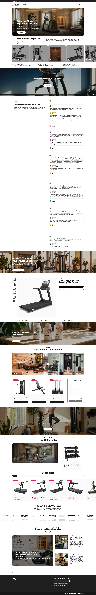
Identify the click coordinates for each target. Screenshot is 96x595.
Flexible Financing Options (18, 64)
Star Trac (69, 496)
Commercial (20, 1)
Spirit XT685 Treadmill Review (75, 554)
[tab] (15, 476)
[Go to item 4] (14, 293)
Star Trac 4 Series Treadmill (73, 497)
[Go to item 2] (14, 284)
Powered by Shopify (20, 593)
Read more (16, 563)
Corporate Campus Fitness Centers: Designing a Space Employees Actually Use (77, 538)
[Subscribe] (69, 581)
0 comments (78, 535)
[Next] (81, 54)
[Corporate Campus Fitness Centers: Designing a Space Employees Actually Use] (61, 542)
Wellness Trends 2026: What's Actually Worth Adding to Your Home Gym (26, 554)
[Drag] (48, 364)
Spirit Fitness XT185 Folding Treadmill (38, 497)
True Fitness (61, 278)
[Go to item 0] (14, 280)
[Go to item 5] (14, 297)
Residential (15, 1)
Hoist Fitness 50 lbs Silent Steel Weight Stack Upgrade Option (57, 398)
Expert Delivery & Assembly (44, 64)
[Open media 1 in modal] (36, 297)
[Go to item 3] (14, 289)
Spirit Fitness (34, 496)
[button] (94, 94)
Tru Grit (15, 496)
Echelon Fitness (88, 496)
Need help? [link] (82, 289)
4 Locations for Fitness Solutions (69, 64)
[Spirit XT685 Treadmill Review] (61, 559)
